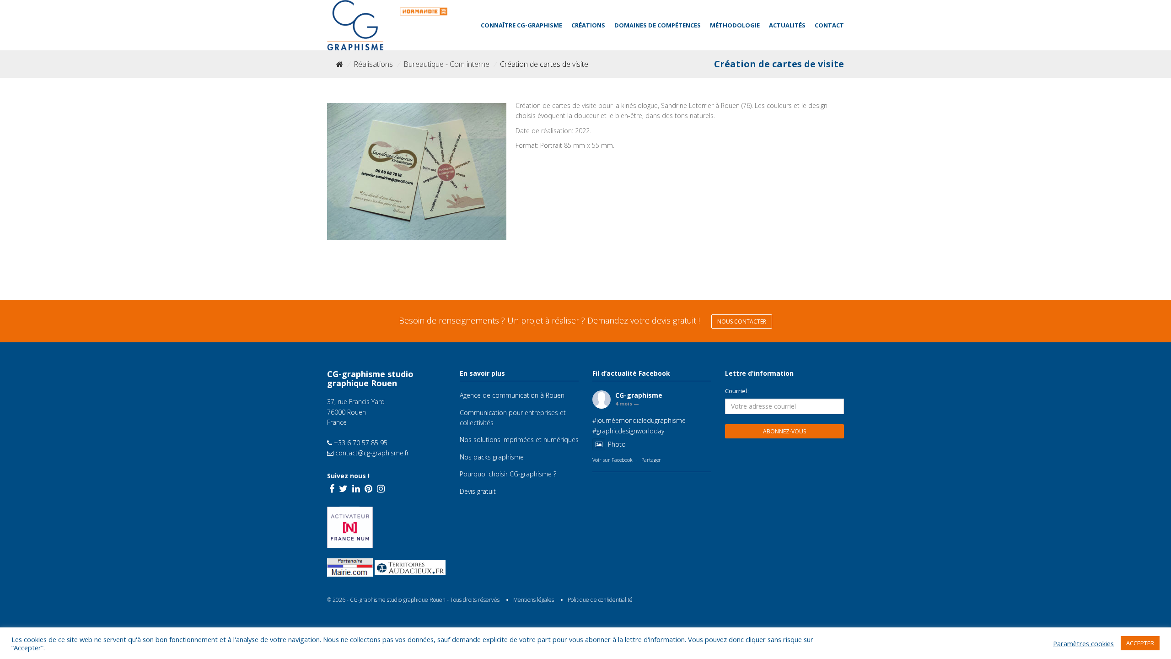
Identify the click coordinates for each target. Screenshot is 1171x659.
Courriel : (737, 391)
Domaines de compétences (657, 25)
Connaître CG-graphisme (521, 25)
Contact (829, 25)
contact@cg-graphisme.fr (371, 452)
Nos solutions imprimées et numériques (519, 439)
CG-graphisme (638, 395)
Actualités (787, 25)
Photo (617, 444)
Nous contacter (741, 321)
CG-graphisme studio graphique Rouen (398, 600)
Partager (651, 459)
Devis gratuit (478, 491)
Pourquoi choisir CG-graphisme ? (508, 474)
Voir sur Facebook (612, 459)
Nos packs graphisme (492, 457)
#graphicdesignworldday (628, 431)
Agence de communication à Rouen (512, 395)
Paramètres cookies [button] (1083, 643)
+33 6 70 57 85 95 (359, 442)
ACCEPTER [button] (1140, 643)
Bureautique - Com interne (446, 64)
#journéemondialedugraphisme (639, 420)
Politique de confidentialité (600, 600)
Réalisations (373, 64)
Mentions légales (533, 600)
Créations (588, 25)
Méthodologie (735, 25)
